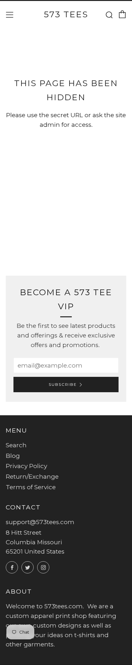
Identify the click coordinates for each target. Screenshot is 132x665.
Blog (13, 455)
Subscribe (63, 384)
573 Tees (66, 14)
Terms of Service (31, 487)
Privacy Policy (26, 466)
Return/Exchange (32, 476)
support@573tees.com (40, 522)
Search (16, 445)
